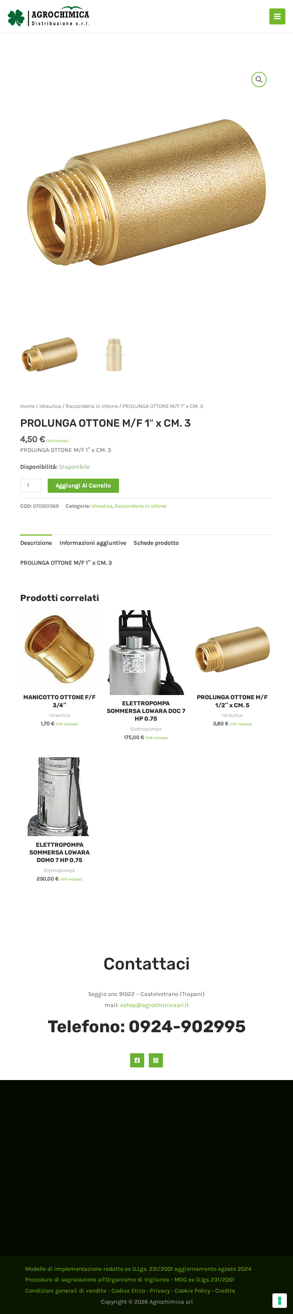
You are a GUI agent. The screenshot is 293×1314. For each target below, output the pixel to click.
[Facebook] (137, 1060)
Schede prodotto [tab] (156, 542)
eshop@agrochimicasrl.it (154, 1005)
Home (27, 406)
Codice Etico (128, 1290)
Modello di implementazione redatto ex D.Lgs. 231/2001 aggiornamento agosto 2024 (138, 1268)
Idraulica (50, 406)
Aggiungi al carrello (83, 485)
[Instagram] (156, 1060)
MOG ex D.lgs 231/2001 (204, 1279)
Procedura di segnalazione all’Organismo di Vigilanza (97, 1279)
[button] (259, 79)
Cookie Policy (192, 1290)
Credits (225, 1290)
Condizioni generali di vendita (65, 1290)
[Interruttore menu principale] (277, 16)
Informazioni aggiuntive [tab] (93, 542)
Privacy (160, 1290)
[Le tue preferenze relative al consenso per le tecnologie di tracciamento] (279, 1300)
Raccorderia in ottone (92, 406)
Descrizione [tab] (36, 542)
